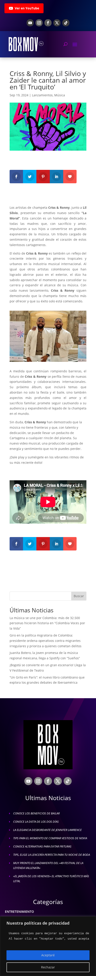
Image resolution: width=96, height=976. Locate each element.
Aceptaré (48, 955)
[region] (48, 946)
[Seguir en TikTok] (65, 22)
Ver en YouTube (27, 8)
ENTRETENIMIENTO (19, 911)
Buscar (79, 596)
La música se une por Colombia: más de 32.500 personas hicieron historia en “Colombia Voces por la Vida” (47, 623)
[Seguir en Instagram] (39, 22)
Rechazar (48, 967)
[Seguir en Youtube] (30, 22)
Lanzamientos (42, 95)
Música (59, 95)
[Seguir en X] (57, 22)
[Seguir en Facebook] (48, 22)
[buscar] (65, 44)
